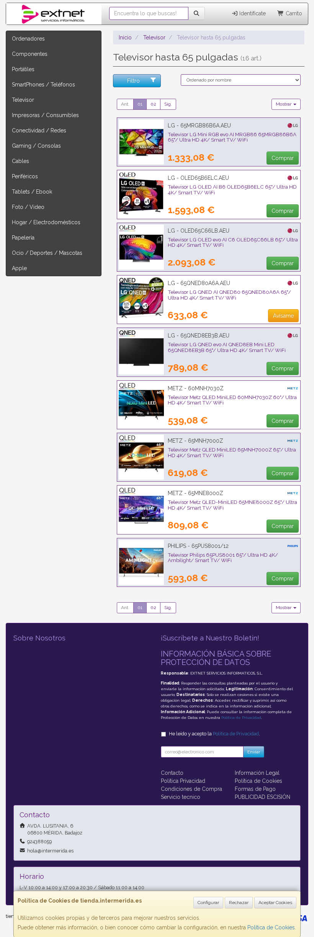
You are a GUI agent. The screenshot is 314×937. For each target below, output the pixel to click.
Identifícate (252, 13)
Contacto (172, 773)
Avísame (283, 316)
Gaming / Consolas (36, 146)
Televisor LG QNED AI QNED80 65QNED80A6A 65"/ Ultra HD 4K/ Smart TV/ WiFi (229, 295)
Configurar (208, 902)
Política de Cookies (271, 927)
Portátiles (23, 69)
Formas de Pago (255, 789)
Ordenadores (28, 39)
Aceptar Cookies (275, 902)
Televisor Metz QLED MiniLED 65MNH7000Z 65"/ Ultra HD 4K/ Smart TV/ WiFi (232, 452)
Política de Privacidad (241, 717)
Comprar (282, 158)
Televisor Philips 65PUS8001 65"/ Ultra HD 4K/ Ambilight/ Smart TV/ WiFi (223, 558)
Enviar (253, 751)
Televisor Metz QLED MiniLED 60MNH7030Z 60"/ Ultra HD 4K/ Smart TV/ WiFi (232, 400)
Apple (19, 268)
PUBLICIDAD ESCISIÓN (262, 797)
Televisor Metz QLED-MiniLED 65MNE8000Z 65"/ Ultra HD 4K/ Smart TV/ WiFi (232, 505)
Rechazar (239, 902)
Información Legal (257, 773)
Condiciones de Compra (191, 789)
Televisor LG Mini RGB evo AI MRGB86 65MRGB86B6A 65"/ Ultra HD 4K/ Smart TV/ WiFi (232, 137)
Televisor (23, 100)
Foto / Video (28, 207)
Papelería (23, 238)
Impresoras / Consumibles (45, 115)
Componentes (29, 54)
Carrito (293, 13)
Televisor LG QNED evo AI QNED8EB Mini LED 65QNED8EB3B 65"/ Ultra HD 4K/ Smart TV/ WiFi (227, 347)
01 (139, 104)
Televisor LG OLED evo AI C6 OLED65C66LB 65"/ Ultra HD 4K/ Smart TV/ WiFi (233, 242)
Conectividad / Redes (39, 130)
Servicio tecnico (180, 797)
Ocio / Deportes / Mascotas (47, 253)
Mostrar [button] (284, 104)
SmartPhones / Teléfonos (43, 84)
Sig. (168, 104)
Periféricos (25, 176)
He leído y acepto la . (214, 734)
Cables (20, 161)
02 (153, 104)
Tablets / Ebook (32, 192)
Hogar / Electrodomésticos (46, 222)
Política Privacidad (183, 781)
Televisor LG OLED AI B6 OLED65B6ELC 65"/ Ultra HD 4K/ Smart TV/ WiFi (232, 190)
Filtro (133, 81)
